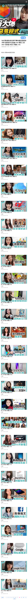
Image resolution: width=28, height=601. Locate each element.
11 (25, 597)
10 (23, 597)
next (14, 598)
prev (3, 597)
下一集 (23, 38)
